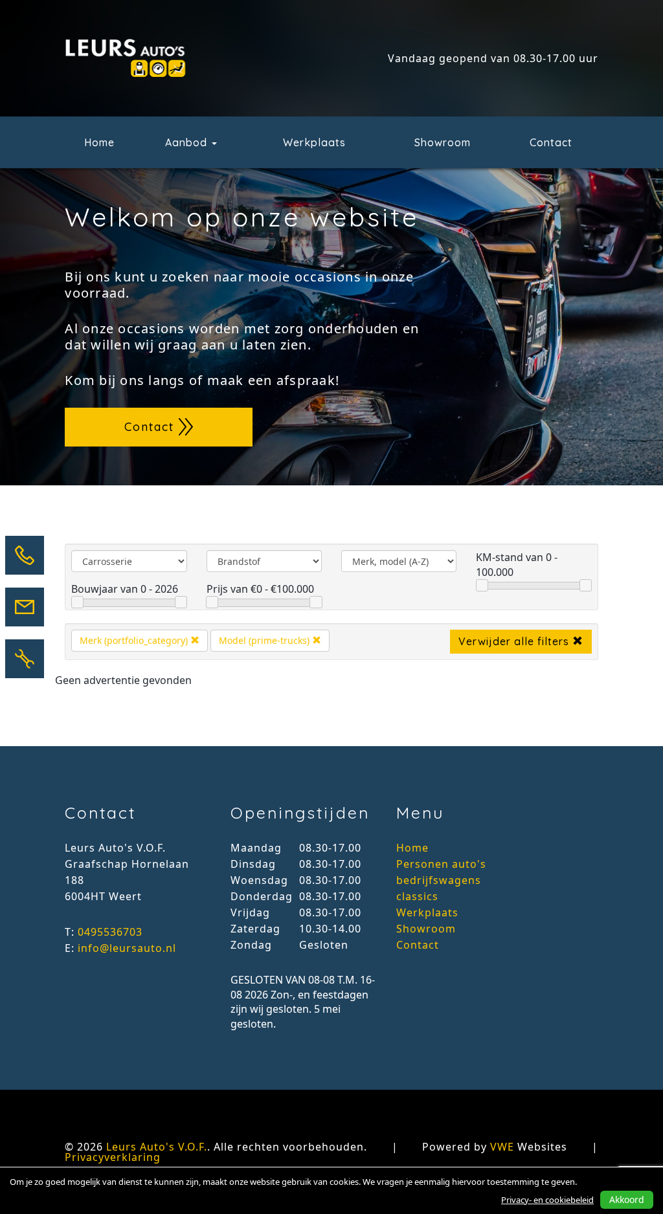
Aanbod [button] (187, 142)
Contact (551, 142)
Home (99, 142)
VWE (502, 1147)
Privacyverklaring (113, 1157)
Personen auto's (441, 864)
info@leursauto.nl (127, 948)
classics (417, 896)
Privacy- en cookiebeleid (547, 1200)
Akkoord (626, 1199)
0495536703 (110, 932)
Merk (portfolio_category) (135, 640)
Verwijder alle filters (515, 641)
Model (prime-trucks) (265, 640)
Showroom (442, 142)
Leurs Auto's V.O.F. (156, 1147)
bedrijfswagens (438, 880)
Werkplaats (314, 142)
